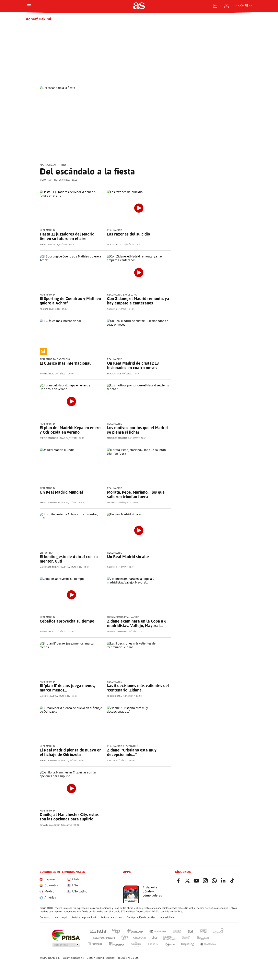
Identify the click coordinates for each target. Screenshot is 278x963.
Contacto (45, 917)
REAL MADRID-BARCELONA (122, 294)
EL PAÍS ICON (153, 944)
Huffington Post (104, 937)
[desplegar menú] (29, 6)
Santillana (135, 931)
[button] (66, 945)
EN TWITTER (46, 552)
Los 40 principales (116, 931)
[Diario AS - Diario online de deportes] (139, 5)
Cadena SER (177, 931)
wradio (124, 937)
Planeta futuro (186, 937)
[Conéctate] (226, 5)
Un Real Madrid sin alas (128, 556)
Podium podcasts (136, 944)
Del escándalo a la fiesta (87, 171)
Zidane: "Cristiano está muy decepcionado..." (132, 752)
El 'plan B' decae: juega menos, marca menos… (67, 688)
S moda (170, 944)
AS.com (190, 931)
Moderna (116, 944)
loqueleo (188, 944)
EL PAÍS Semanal (169, 937)
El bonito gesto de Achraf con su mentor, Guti (69, 559)
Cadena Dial (155, 937)
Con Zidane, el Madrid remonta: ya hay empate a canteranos (138, 300)
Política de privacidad (84, 917)
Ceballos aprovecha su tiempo (67, 621)
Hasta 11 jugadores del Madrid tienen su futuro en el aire (67, 236)
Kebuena (203, 937)
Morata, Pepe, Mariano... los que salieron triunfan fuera (136, 494)
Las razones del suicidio (128, 234)
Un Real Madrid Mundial (61, 492)
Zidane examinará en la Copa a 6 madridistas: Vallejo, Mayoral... (136, 623)
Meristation (208, 944)
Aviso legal (61, 917)
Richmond (94, 943)
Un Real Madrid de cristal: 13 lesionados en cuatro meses (133, 365)
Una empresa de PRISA (66, 935)
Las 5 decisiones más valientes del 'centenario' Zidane (138, 688)
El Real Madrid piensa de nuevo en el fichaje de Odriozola (71, 752)
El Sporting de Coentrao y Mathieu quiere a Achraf (70, 300)
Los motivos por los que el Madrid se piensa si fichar (137, 430)
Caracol (218, 931)
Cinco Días (139, 937)
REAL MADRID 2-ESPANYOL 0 (122, 746)
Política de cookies (111, 917)
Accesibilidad (167, 917)
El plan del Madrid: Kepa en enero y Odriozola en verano (70, 430)
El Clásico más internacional (65, 363)
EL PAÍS (98, 931)
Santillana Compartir (158, 931)
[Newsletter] (215, 5)
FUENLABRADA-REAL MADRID (123, 617)
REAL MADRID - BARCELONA (55, 359)
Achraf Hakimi (38, 19)
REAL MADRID (47, 230)
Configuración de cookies (141, 917)
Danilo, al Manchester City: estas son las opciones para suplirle (69, 816)
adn (203, 931)
